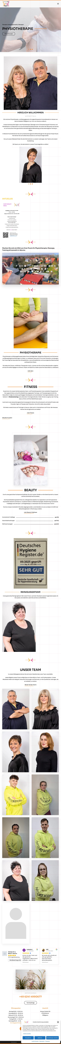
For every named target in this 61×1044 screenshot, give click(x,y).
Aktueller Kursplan (7, 417)
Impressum (47, 1041)
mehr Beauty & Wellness (30, 512)
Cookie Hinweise (35, 1041)
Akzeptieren (28, 1037)
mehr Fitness (30, 412)
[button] (58, 1022)
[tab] (28, 49)
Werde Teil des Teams (30, 684)
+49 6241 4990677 (30, 996)
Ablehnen (40, 1037)
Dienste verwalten (27, 1033)
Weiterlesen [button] (26, 962)
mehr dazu (30, 371)
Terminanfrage (31, 1002)
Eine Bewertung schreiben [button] (17, 960)
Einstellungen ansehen (52, 1037)
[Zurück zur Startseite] (10, 3)
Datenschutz (42, 1041)
